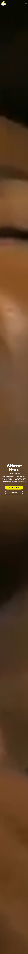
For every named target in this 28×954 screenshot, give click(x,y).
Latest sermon (15, 487)
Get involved (14, 492)
